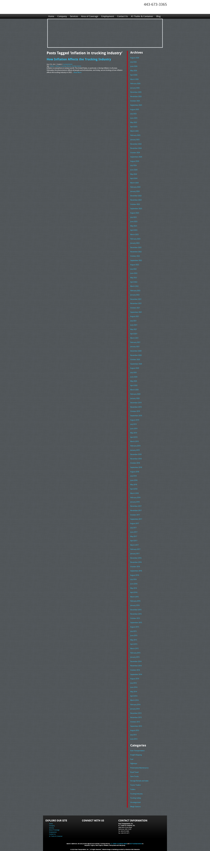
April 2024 (133, 178)
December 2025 (135, 92)
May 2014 (133, 691)
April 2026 (133, 75)
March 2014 (134, 700)
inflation (52, 66)
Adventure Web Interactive (132, 849)
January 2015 (135, 657)
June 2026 (133, 66)
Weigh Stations (135, 806)
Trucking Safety (135, 798)
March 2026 (134, 79)
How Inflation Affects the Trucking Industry (79, 59)
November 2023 (136, 200)
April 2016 (133, 592)
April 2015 (133, 644)
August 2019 (134, 420)
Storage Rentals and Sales (139, 781)
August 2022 (134, 265)
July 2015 (133, 631)
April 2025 (133, 127)
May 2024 (133, 174)
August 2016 (134, 575)
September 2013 (136, 726)
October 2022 (135, 256)
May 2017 (133, 536)
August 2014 (134, 679)
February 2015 (135, 653)
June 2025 (133, 118)
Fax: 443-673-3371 (123, 833)
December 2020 (135, 351)
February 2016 (135, 601)
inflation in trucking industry (63, 66)
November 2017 (136, 510)
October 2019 (135, 411)
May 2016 (133, 588)
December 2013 (135, 713)
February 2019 (135, 446)
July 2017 (133, 528)
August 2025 (134, 109)
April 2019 (133, 437)
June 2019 (133, 428)
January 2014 (135, 709)
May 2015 (133, 640)
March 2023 (134, 234)
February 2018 (135, 497)
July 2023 (133, 217)
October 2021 (135, 308)
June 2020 (133, 377)
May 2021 (133, 329)
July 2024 (133, 165)
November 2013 (136, 717)
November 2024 (136, 148)
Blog (158, 16)
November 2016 (136, 562)
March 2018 (134, 493)
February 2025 (135, 135)
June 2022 (133, 273)
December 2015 (135, 610)
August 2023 (134, 213)
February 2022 (135, 290)
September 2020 (136, 364)
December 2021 (135, 299)
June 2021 (133, 325)
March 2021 (134, 338)
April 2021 (133, 334)
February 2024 (135, 187)
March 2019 (134, 441)
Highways (133, 763)
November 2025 (136, 96)
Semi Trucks (134, 776)
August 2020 (134, 368)
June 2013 (133, 739)
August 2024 (134, 161)
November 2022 (136, 252)
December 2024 (135, 144)
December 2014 (135, 661)
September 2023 (136, 208)
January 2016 (135, 605)
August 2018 (134, 472)
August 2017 (134, 523)
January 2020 (135, 398)
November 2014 (136, 666)
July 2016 (133, 579)
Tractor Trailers (135, 785)
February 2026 (135, 83)
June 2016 (133, 584)
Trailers (132, 789)
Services (74, 16)
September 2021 (136, 312)
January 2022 (135, 295)
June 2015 (133, 635)
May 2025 (133, 122)
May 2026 (133, 70)
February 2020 (135, 394)
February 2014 (135, 704)
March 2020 (134, 390)
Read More (77, 72)
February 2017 (135, 549)
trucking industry (76, 66)
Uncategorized (135, 802)
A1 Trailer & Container (142, 16)
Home (51, 16)
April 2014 (133, 696)
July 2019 (133, 424)
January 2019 (135, 450)
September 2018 (136, 467)
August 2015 (134, 627)
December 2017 (135, 506)
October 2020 (135, 359)
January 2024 (135, 191)
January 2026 (135, 88)
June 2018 (133, 480)
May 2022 (133, 277)
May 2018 (133, 484)
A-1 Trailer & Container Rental (119, 843)
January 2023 (135, 243)
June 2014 (133, 687)
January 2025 (135, 139)
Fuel (131, 759)
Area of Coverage (89, 16)
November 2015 (136, 614)
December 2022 (135, 247)
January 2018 (135, 502)
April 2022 (133, 282)
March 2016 (134, 597)
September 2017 (136, 519)
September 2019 (136, 415)
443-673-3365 (155, 4)
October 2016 (135, 566)
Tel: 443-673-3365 (123, 831)
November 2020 (136, 355)
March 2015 (134, 648)
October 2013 (135, 722)
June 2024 (133, 170)
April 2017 (133, 541)
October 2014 (135, 670)
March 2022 (134, 286)
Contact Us (122, 16)
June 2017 (133, 532)
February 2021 (135, 342)
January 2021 (135, 346)
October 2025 (135, 101)
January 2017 (135, 553)
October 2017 (135, 515)
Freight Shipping (136, 755)
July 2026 (133, 62)
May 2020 (133, 381)
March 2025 (134, 131)
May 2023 (133, 226)
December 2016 (135, 558)
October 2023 (135, 204)
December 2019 (135, 403)
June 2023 (133, 221)
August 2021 (134, 316)
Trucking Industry (67, 64)
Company (62, 16)
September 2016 (136, 571)
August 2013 (134, 730)
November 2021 (136, 303)
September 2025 (136, 105)
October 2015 (135, 618)
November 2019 (136, 407)
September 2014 (136, 674)
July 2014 (133, 683)
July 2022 (133, 269)
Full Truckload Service (136, 843)
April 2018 (133, 489)
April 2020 (133, 385)
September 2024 (136, 157)
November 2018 (136, 459)
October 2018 (135, 463)
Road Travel (134, 772)
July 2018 (133, 476)
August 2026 (134, 58)
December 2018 (135, 454)
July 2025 (133, 114)
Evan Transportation (137, 750)
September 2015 (136, 622)
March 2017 (134, 545)
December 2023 (135, 196)
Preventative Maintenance (139, 768)
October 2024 (135, 152)
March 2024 (134, 183)
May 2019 (133, 433)
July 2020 (133, 372)
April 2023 (133, 230)
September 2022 (136, 260)
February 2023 (135, 239)
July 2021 (133, 321)
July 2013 (133, 735)
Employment (107, 16)
